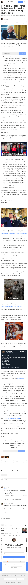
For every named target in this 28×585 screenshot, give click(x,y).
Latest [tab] (6, 525)
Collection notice (22, 575)
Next (24, 466)
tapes (13, 50)
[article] (14, 532)
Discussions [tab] (11, 525)
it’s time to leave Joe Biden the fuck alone (10, 529)
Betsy (5, 503)
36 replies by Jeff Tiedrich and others (13, 499)
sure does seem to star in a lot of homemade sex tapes (14, 233)
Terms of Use (20, 564)
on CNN (10, 139)
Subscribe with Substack (15, 561)
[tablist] (6, 475)
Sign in (25, 1)
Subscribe (20, 1)
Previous (5, 466)
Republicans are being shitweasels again (10, 532)
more (11, 50)
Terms (16, 575)
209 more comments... (5, 518)
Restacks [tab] (10, 475)
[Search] (25, 525)
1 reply (6, 512)
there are (8, 50)
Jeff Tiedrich (7, 18)
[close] (24, 538)
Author (5, 488)
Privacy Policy (14, 567)
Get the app (20, 579)
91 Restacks (17, 457)
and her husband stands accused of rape (12, 306)
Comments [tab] (4, 475)
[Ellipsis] (26, 487)
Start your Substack (10, 579)
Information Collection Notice (16, 566)
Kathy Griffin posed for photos (12, 418)
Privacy (13, 575)
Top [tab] (2, 525)
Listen (25, 18)
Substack (8, 582)
